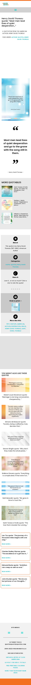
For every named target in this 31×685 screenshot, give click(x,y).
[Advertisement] (15, 60)
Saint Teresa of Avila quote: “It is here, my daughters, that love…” (21, 189)
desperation (16, 326)
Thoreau (18, 331)
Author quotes (17, 37)
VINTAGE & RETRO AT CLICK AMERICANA (15, 658)
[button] (15, 10)
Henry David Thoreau (13, 329)
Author (8, 326)
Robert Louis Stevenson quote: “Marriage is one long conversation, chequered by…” (15, 397)
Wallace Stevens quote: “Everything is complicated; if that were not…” (15, 474)
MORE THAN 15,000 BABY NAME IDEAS (15, 672)
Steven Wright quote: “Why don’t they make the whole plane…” (15, 450)
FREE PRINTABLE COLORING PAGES (15, 667)
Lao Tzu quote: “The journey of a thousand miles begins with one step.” (14, 537)
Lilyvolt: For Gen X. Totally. (15, 662)
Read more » (6, 544)
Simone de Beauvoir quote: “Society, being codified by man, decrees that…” (15, 424)
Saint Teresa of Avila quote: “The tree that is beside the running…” (15, 524)
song (12, 331)
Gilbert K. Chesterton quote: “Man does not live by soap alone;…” (21, 215)
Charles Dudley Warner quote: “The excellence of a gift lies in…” (15, 552)
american (20, 324)
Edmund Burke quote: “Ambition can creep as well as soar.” (14, 566)
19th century (11, 324)
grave (23, 326)
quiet (24, 329)
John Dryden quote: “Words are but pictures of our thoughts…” (14, 580)
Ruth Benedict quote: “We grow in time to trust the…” (15, 499)
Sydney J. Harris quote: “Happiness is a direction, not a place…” (21, 203)
